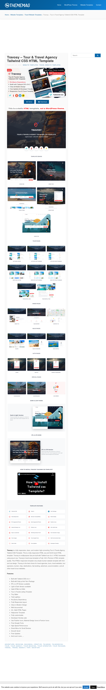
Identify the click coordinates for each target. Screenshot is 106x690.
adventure (9, 644)
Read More (101, 687)
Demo (30, 102)
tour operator (45, 646)
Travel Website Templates (33, 15)
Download (43, 102)
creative (38, 644)
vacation (36, 647)
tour (7, 646)
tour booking (30, 646)
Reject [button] (93, 687)
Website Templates (86, 5)
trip (28, 647)
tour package (59, 646)
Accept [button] (86, 687)
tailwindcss (57, 644)
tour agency (16, 646)
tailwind (47, 644)
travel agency (18, 647)
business (29, 644)
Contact (98, 5)
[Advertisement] (53, 35)
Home (59, 5)
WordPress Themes (70, 5)
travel (8, 647)
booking (19, 644)
